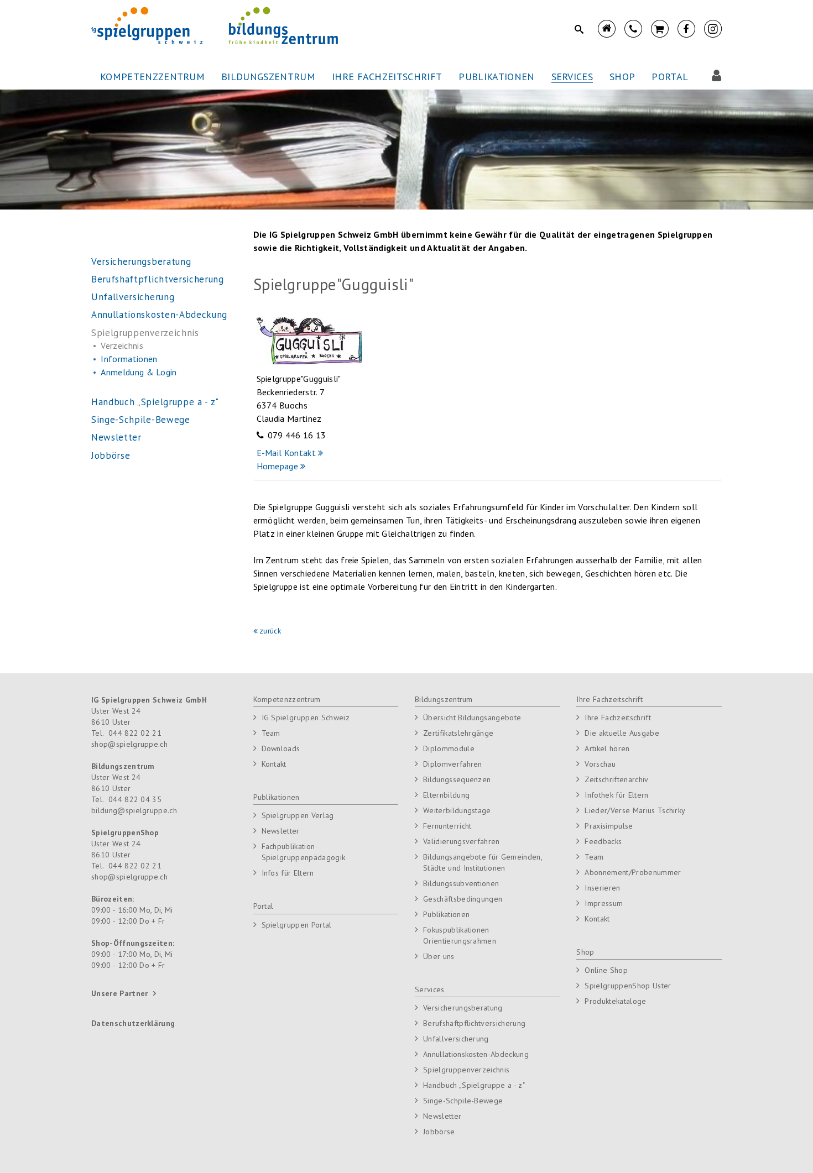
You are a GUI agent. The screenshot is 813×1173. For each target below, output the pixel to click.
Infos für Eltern (288, 873)
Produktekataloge (615, 1001)
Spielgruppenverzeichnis (466, 1070)
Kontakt (274, 764)
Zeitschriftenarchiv (616, 779)
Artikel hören (607, 748)
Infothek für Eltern (616, 795)
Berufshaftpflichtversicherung (474, 1023)
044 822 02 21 (134, 733)
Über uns (439, 956)
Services (430, 989)
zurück (270, 631)
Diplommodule (449, 748)
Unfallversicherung (456, 1039)
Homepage (279, 466)
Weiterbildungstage (457, 810)
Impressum (604, 903)
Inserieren (602, 888)
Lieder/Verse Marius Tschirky (635, 810)
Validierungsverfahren (461, 841)
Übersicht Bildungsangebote (472, 717)
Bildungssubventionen (461, 883)
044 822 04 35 (134, 799)
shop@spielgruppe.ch (129, 744)
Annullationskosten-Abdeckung (476, 1054)
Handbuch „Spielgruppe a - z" (474, 1085)
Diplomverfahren (452, 764)
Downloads (281, 748)
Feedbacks (603, 841)
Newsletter (281, 831)
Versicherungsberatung (463, 1008)
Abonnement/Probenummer (633, 872)
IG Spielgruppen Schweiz (306, 717)
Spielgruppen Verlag (298, 815)
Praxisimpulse (609, 826)
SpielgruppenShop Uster (628, 986)
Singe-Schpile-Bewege (463, 1101)
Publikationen (276, 797)
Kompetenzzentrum (287, 699)
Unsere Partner (119, 993)
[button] (152, 77)
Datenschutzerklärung (133, 1023)
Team (271, 733)
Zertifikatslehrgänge (458, 733)
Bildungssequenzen (457, 779)
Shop (585, 952)
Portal (263, 906)
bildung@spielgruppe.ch (134, 810)
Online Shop (606, 970)
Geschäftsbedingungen (462, 899)
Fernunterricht (447, 826)
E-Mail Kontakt (286, 452)
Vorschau (600, 764)
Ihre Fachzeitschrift (609, 699)
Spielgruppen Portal (297, 925)
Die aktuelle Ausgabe (622, 733)
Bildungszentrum (444, 699)
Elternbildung (446, 795)
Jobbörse (439, 1132)
